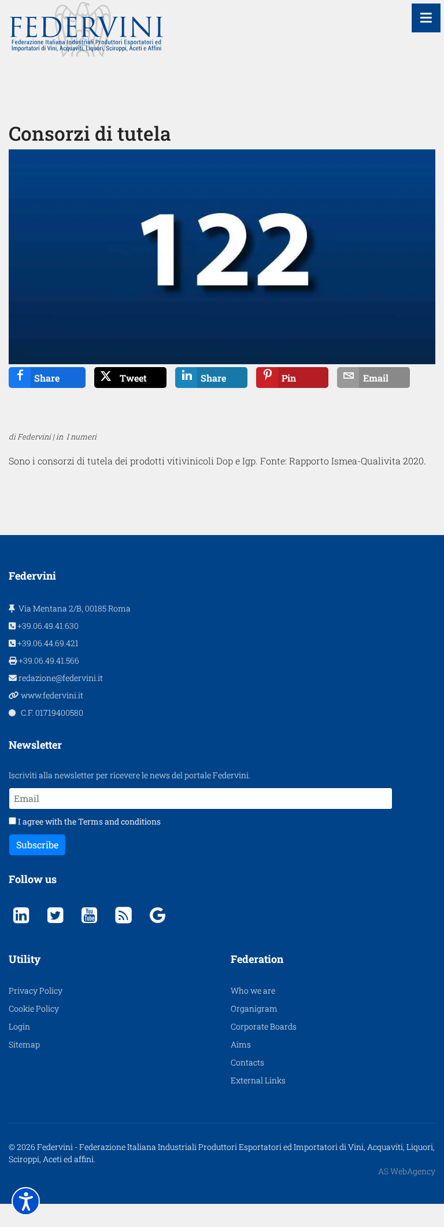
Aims (241, 1044)
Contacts (247, 1062)
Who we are (253, 990)
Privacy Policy (35, 990)
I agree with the (88, 821)
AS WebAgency (406, 1171)
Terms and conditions (119, 821)
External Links (258, 1080)
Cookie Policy (34, 1008)
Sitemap (24, 1044)
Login (19, 1026)
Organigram (254, 1008)
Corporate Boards (264, 1026)
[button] (26, 1201)
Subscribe (37, 844)
